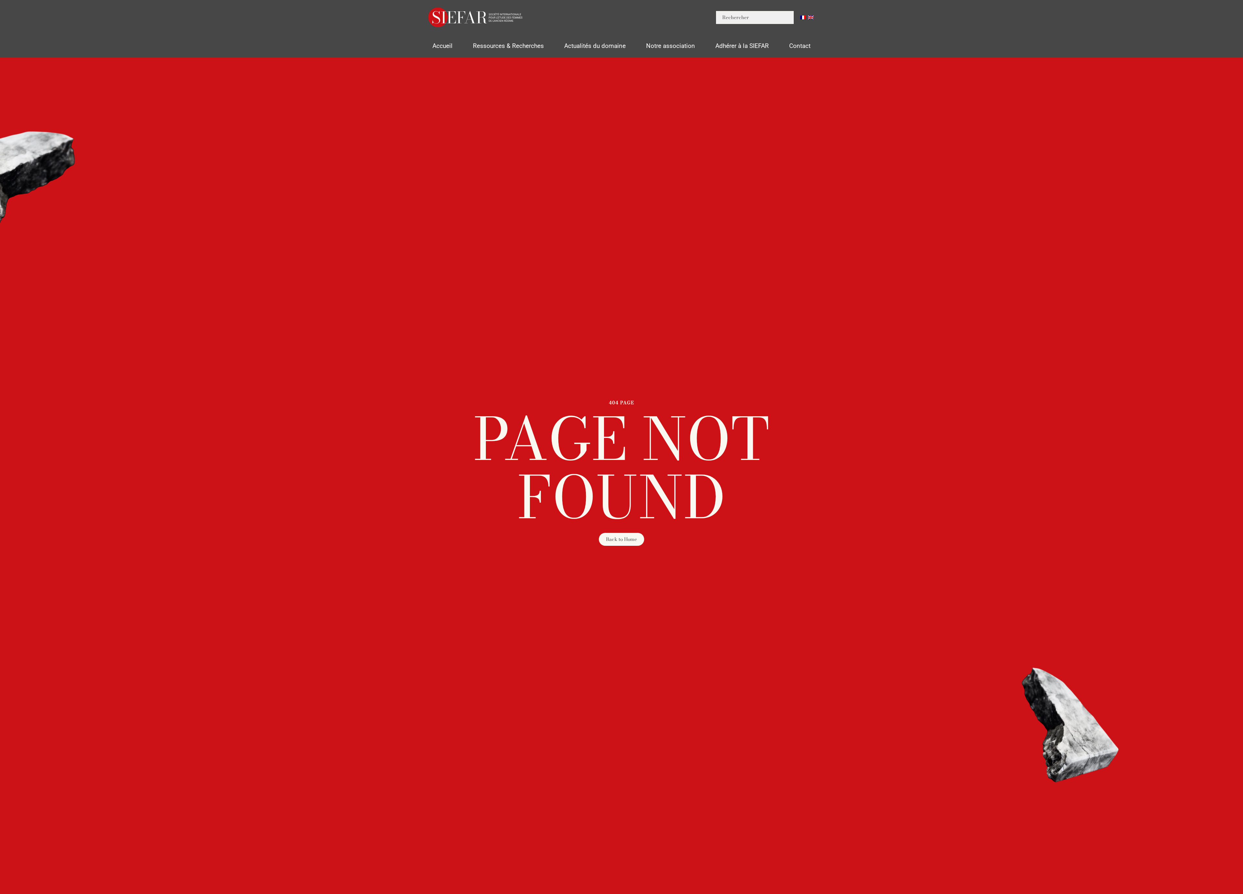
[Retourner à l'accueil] (475, 17)
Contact (800, 46)
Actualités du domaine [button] (595, 46)
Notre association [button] (670, 46)
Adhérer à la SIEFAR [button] (742, 46)
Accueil (442, 46)
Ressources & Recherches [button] (508, 46)
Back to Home (621, 539)
